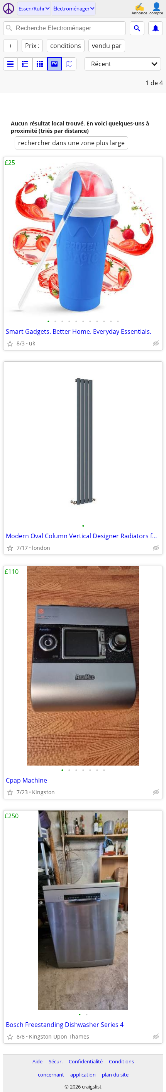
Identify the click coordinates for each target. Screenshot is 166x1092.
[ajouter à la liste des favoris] (10, 343)
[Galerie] (54, 63)
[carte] (69, 63)
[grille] (39, 63)
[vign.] (25, 63)
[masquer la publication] (156, 343)
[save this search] (155, 28)
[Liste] (10, 63)
